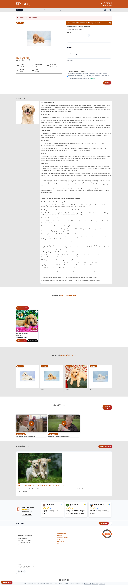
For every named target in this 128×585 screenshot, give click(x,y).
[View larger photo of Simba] (36, 311)
